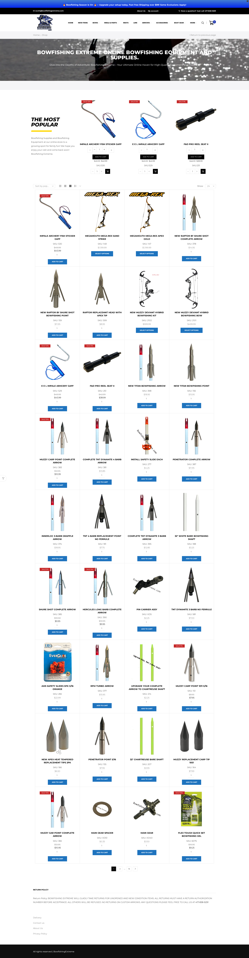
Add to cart (100, 157)
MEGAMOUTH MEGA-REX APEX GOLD (147, 237)
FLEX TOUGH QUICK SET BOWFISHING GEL (191, 834)
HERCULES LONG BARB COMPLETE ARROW (102, 611)
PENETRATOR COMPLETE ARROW (191, 459)
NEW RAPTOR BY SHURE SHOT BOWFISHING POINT (57, 314)
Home (70, 23)
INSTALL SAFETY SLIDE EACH (147, 459)
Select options (102, 254)
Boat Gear (179, 23)
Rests (126, 23)
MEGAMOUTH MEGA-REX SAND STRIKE (102, 237)
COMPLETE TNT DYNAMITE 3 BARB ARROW (147, 537)
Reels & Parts (110, 23)
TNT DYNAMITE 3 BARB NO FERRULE (191, 609)
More (192, 23)
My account (153, 11)
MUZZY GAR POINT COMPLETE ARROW (57, 834)
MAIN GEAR (147, 833)
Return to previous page (203, 35)
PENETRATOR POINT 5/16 (102, 759)
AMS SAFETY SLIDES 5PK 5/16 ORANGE (57, 687)
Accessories (162, 23)
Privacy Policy (40, 933)
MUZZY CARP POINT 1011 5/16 (191, 686)
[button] (107, 171)
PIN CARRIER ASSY (147, 609)
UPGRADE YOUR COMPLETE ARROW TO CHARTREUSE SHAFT (147, 687)
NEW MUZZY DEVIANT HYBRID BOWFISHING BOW (192, 314)
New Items (83, 23)
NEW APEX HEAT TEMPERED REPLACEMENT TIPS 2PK (57, 761)
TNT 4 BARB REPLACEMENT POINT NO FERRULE (102, 537)
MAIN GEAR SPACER (102, 833)
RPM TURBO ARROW (102, 686)
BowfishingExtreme (63, 951)
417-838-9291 (202, 902)
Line (135, 23)
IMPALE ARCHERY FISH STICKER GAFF (101, 144)
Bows (95, 23)
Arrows (146, 23)
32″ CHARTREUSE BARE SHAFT (147, 759)
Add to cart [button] (57, 262)
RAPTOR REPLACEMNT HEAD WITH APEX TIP (102, 314)
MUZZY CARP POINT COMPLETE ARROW (57, 461)
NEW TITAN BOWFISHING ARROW (147, 386)
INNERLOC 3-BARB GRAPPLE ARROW (57, 537)
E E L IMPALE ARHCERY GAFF (148, 144)
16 (129, 869)
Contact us (38, 923)
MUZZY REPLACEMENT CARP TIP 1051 (191, 761)
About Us (141, 11)
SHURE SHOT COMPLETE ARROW (57, 609)
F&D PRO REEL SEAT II (196, 144)
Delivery (37, 917)
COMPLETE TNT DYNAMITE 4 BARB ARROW (102, 461)
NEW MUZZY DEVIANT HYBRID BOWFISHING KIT (147, 314)
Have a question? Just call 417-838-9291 (198, 11)
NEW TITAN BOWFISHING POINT (191, 386)
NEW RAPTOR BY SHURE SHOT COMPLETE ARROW (192, 237)
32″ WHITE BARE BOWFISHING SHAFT (191, 537)
